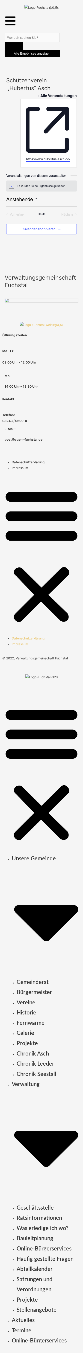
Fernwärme (30, 1023)
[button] (41, 556)
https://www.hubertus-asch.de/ (48, 159)
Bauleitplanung (35, 1238)
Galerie (25, 1033)
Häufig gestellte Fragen (45, 1259)
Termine (21, 1331)
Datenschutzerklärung (28, 462)
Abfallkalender (35, 1269)
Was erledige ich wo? (42, 1228)
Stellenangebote (36, 1310)
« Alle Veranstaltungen (57, 95)
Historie (26, 1013)
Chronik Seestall (36, 1074)
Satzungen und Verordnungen (35, 1285)
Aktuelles (23, 1320)
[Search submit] (14, 46)
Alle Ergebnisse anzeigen (32, 53)
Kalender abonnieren (39, 229)
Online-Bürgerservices (44, 1249)
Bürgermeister (34, 992)
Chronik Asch (33, 1054)
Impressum (20, 468)
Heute (41, 214)
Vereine (26, 1003)
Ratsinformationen (39, 1218)
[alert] (41, 186)
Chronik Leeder (35, 1064)
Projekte (27, 1043)
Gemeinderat (33, 982)
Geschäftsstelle (35, 1208)
